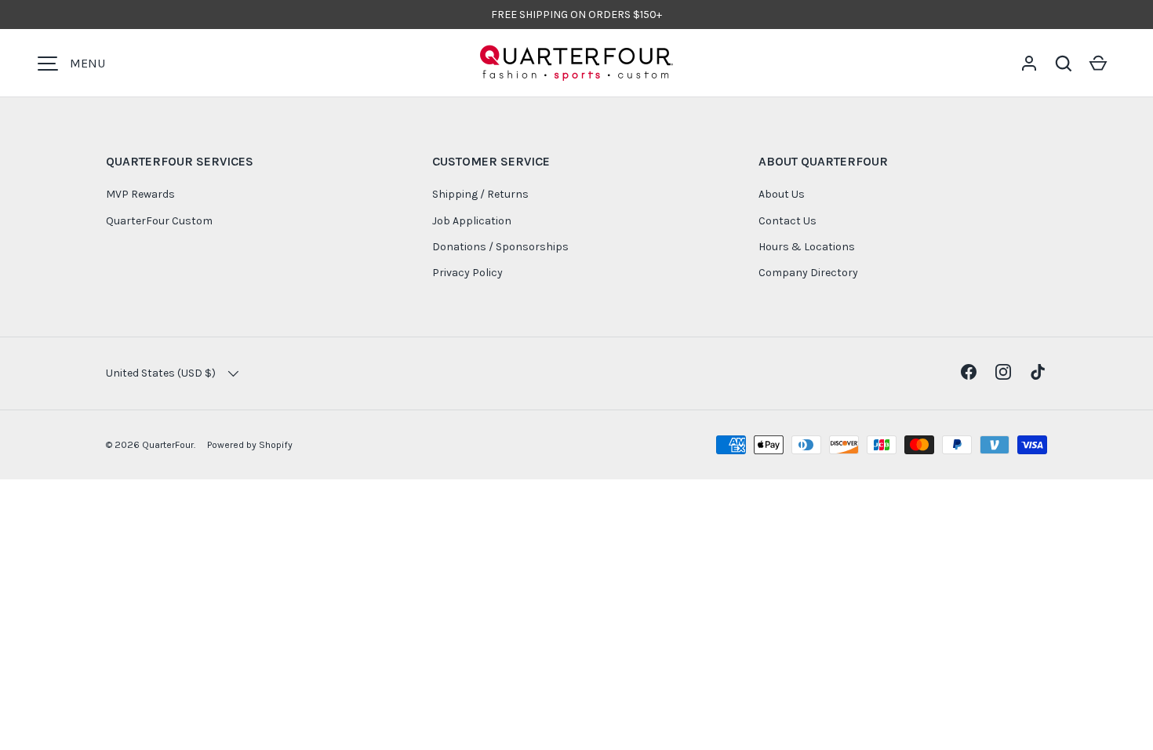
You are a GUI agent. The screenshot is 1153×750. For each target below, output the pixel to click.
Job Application (471, 221)
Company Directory (808, 272)
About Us (781, 194)
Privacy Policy (467, 272)
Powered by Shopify (250, 444)
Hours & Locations (806, 246)
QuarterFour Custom (159, 221)
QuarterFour (168, 444)
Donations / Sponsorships (500, 246)
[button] (1063, 63)
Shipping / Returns (480, 194)
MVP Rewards (140, 194)
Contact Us (787, 221)
